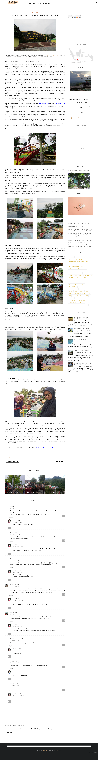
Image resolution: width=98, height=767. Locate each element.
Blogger (59, 750)
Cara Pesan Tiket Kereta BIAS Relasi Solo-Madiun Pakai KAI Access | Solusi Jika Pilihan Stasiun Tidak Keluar (80, 240)
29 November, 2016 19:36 (18, 695)
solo (87, 295)
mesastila (87, 291)
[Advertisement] (80, 31)
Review (88, 293)
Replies (11, 517)
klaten (70, 282)
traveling (82, 302)
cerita (82, 261)
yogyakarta (71, 307)
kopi (89, 282)
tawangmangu (72, 300)
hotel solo (71, 270)
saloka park (75, 295)
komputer (84, 282)
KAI (91, 275)
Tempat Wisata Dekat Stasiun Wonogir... (53, 491)
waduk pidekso (72, 304)
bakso (81, 257)
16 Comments (61, 457)
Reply (64, 516)
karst (78, 279)
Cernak (87, 261)
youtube (71, 119)
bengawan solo (87, 257)
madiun (75, 291)
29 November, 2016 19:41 (18, 673)
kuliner (75, 284)
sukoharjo (87, 298)
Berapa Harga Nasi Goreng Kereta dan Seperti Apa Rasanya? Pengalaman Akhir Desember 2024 (80, 235)
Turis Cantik (14, 612)
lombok (70, 291)
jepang (70, 275)
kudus (70, 284)
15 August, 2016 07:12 (15, 508)
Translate (80, 17)
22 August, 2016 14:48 (15, 640)
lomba (86, 288)
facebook (85, 119)
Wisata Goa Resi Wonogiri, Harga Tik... (33, 491)
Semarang (82, 295)
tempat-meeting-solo (73, 302)
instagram (78, 119)
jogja (80, 275)
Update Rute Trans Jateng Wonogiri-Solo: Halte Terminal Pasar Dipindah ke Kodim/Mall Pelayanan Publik (80, 225)
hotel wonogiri (79, 270)
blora (70, 259)
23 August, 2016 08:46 (18, 651)
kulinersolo (81, 284)
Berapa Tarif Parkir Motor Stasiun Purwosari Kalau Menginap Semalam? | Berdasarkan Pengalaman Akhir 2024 (80, 246)
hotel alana (83, 268)
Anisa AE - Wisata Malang (19, 638)
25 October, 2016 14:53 (15, 685)
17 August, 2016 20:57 (15, 614)
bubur (80, 259)
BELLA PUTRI (14, 683)
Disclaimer (46, 3)
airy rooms (71, 257)
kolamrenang (77, 282)
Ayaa (11, 558)
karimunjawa (72, 279)
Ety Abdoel (14, 532)
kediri (82, 279)
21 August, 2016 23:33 (18, 546)
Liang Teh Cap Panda (73, 288)
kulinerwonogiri (72, 286)
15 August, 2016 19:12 (15, 560)
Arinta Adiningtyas (16, 584)
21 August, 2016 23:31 (17, 522)
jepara (75, 275)
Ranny (12, 506)
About (40, 3)
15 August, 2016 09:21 (15, 534)
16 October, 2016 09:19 (15, 662)
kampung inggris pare (74, 277)
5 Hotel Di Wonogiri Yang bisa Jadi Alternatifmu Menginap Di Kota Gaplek (83, 352)
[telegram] (9, 458)
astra (77, 257)
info (85, 270)
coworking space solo (74, 266)
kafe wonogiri (86, 275)
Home (29, 3)
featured (82, 266)
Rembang (83, 293)
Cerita (34, 3)
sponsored (71, 298)
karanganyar (83, 277)
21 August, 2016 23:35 (18, 572)
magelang (81, 291)
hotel (78, 268)
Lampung (80, 286)
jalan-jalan (35, 12)
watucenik (79, 304)
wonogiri (86, 304)
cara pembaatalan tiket (74, 261)
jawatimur (85, 273)
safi (70, 295)
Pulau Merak (76, 293)
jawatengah (78, 273)
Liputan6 (81, 288)
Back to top (92, 752)
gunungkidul (72, 268)
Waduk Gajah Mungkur (52, 55)
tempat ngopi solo (81, 300)
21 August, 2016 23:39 (18, 626)
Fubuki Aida (17, 520)
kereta (86, 279)
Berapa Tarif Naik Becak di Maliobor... (14, 491)
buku (85, 259)
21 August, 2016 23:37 (18, 600)
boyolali (75, 259)
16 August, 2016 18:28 (15, 586)
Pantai (70, 293)
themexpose (45, 750)
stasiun (77, 298)
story (82, 298)
